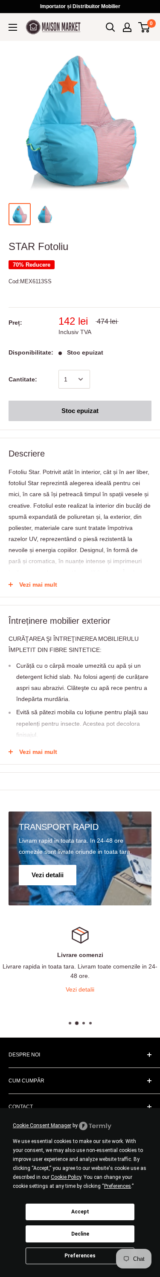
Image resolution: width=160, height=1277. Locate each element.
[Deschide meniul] (13, 27)
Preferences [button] (117, 1186)
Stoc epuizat (80, 410)
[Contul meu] (127, 27)
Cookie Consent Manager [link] (42, 1126)
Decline (80, 1234)
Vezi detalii (91, 989)
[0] (144, 27)
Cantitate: (23, 379)
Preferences (80, 1256)
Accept (80, 1212)
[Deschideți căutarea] (110, 27)
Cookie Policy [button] (66, 1177)
